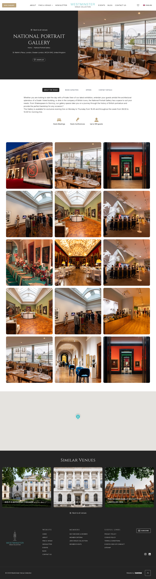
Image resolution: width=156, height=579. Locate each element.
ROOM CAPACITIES (71, 90)
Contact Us (120, 5)
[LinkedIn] (150, 554)
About (33, 5)
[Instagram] (145, 554)
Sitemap (108, 547)
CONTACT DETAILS (105, 90)
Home (30, 48)
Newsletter (61, 5)
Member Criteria (76, 537)
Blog (110, 5)
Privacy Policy (110, 534)
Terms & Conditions (112, 541)
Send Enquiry (9, 5)
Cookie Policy (110, 537)
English (149, 5)
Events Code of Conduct (115, 544)
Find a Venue (45, 5)
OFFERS (88, 90)
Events (101, 5)
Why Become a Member (78, 534)
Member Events (76, 544)
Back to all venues (40, 30)
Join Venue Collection (79, 541)
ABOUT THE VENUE (51, 90)
